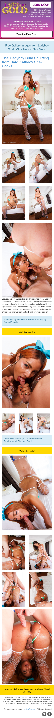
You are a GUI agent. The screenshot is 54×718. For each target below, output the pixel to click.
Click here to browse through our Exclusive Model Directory (27, 690)
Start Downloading (27, 331)
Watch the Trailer (27, 450)
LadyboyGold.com (29, 709)
